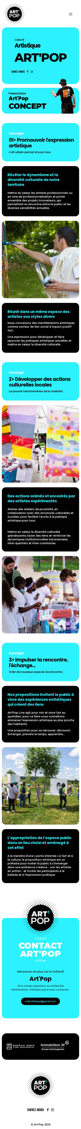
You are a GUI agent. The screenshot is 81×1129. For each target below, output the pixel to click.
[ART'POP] (40, 1085)
